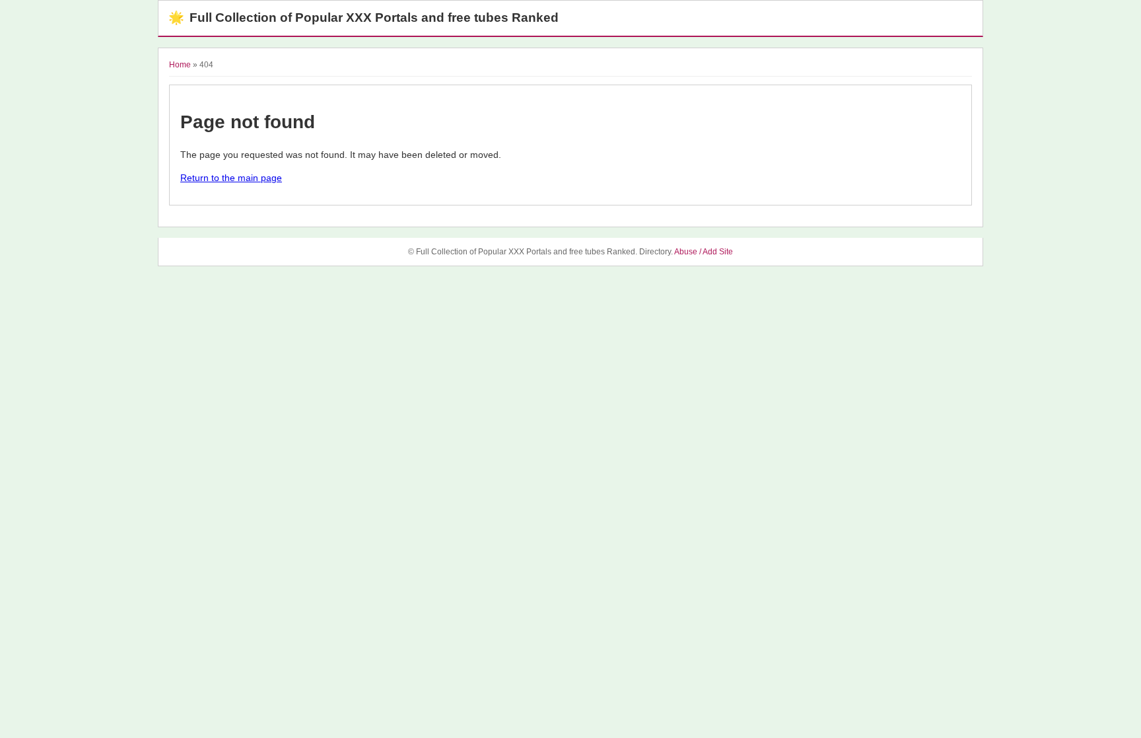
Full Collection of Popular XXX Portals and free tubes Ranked (363, 17)
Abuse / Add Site (703, 251)
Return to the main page (231, 177)
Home (180, 64)
